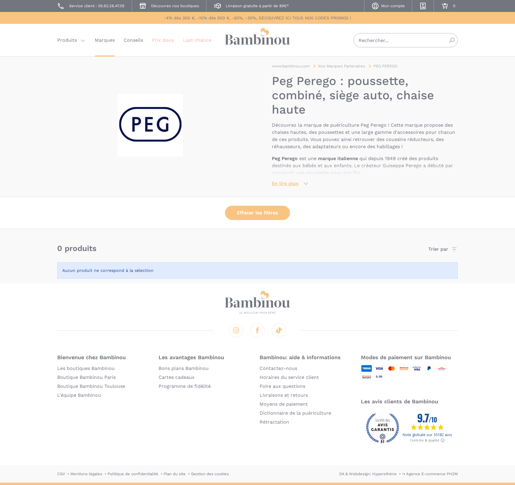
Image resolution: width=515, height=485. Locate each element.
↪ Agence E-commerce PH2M (430, 474)
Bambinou (257, 39)
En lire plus (285, 183)
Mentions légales (86, 474)
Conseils (133, 40)
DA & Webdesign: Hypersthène (368, 474)
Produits (67, 40)
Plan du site (175, 474)
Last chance (197, 40)
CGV (61, 474)
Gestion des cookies (210, 474)
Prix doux (163, 40)
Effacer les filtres (257, 213)
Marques (105, 40)
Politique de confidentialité (133, 474)
